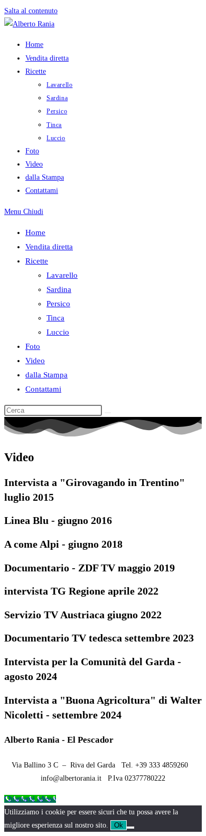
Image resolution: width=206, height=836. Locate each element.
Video (35, 360)
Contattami (43, 389)
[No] (130, 828)
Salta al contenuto (31, 11)
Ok (118, 825)
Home (35, 232)
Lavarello (62, 275)
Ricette (36, 261)
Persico (58, 303)
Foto (32, 346)
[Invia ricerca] (107, 413)
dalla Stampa (46, 375)
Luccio (57, 332)
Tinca (55, 318)
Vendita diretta (49, 246)
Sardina (58, 289)
